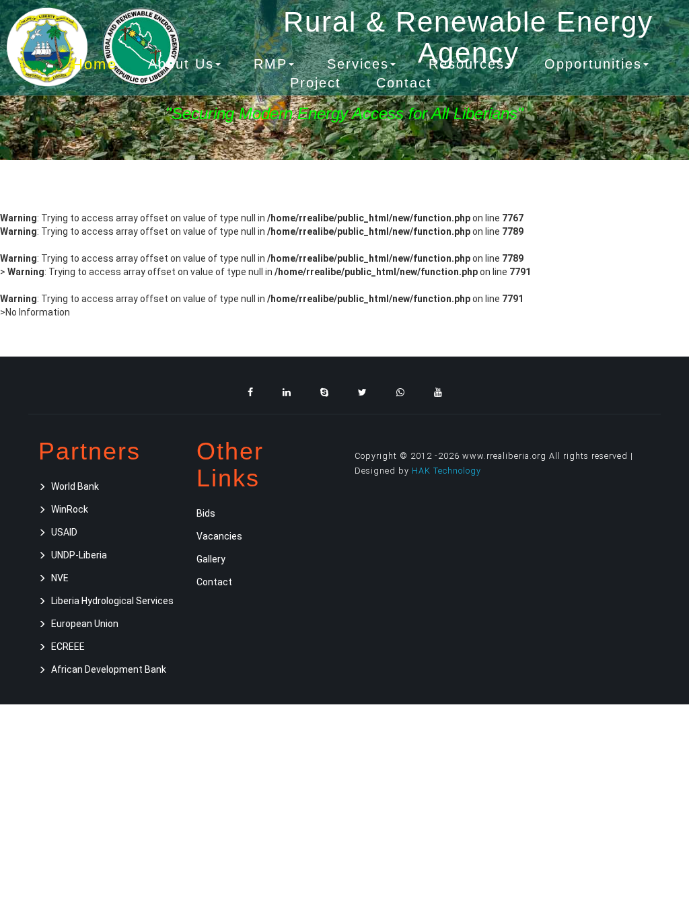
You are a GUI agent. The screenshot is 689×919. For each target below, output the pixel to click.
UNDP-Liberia (79, 555)
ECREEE (68, 646)
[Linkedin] (286, 392)
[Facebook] (250, 392)
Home (93, 63)
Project (315, 82)
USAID (64, 532)
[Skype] (324, 392)
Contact (404, 82)
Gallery (210, 559)
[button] (184, 64)
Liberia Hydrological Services (112, 600)
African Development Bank (108, 669)
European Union (84, 623)
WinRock (69, 509)
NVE (60, 578)
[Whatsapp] (400, 392)
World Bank (75, 486)
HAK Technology (446, 471)
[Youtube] (438, 392)
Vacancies (219, 536)
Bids (205, 513)
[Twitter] (362, 392)
